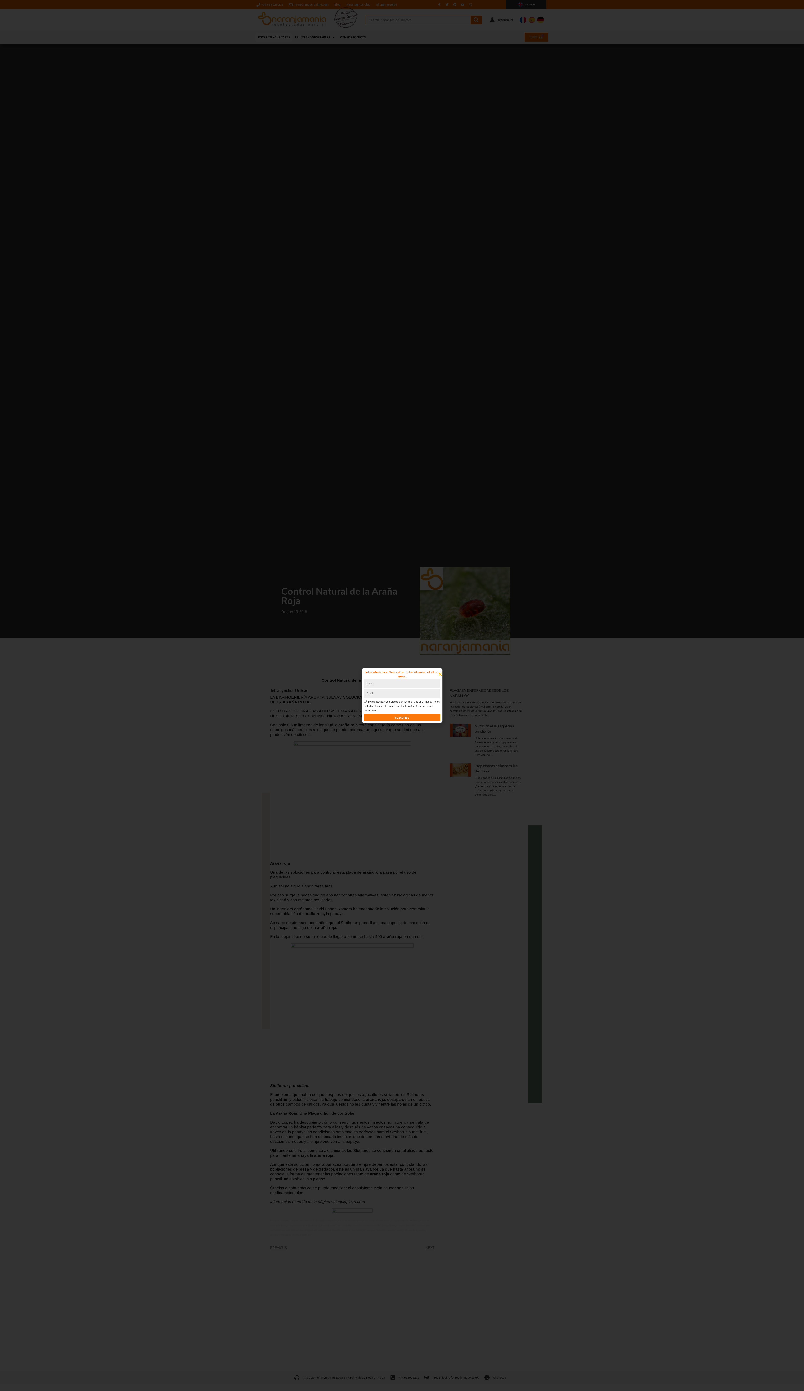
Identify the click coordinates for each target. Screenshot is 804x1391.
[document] (402, 695)
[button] (440, 674)
